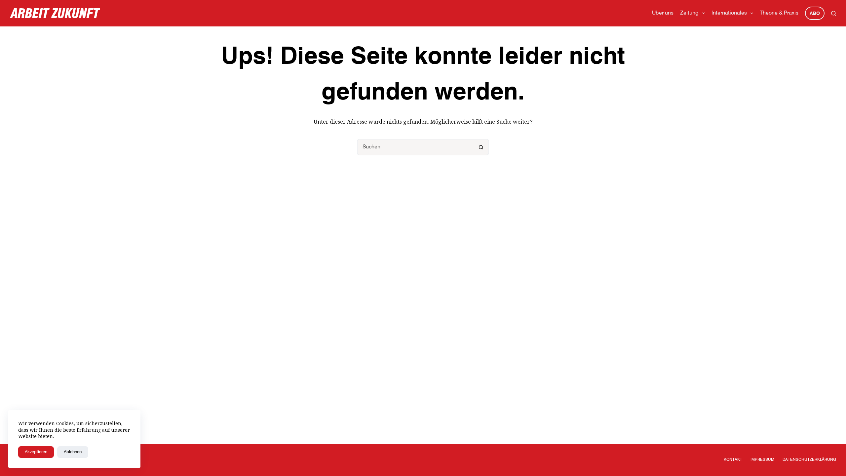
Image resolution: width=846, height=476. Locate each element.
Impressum (762, 460)
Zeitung (689, 13)
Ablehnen (73, 452)
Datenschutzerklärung (809, 460)
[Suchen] (833, 13)
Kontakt (733, 460)
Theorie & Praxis (779, 13)
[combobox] (415, 147)
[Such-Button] (480, 147)
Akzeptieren (36, 452)
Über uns (662, 13)
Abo (815, 13)
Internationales (729, 13)
